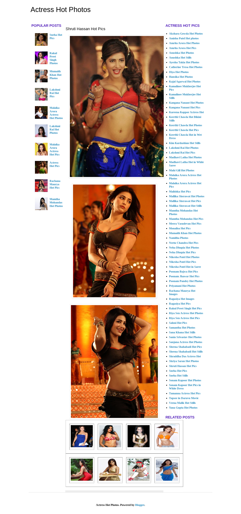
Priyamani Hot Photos (182, 285)
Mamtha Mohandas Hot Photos (56, 202)
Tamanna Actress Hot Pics (184, 393)
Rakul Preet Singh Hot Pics (185, 308)
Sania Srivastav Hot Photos (185, 337)
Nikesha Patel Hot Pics (182, 261)
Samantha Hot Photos (182, 327)
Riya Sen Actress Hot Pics (184, 318)
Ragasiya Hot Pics (180, 303)
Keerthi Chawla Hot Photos (185, 125)
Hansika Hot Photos (181, 76)
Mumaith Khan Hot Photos (55, 74)
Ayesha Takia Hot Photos (184, 62)
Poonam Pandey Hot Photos (186, 281)
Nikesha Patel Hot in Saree (185, 266)
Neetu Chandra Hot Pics (183, 242)
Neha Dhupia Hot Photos (184, 247)
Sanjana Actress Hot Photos (185, 342)
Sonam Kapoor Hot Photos (185, 380)
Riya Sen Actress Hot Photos (186, 313)
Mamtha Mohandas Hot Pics (186, 218)
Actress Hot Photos (61, 9)
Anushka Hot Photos (181, 52)
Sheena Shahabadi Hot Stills (186, 351)
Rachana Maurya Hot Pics (55, 184)
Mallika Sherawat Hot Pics (185, 201)
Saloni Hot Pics (178, 322)
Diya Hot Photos (179, 72)
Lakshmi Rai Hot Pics (55, 93)
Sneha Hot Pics (178, 370)
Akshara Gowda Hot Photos (186, 33)
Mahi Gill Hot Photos (181, 170)
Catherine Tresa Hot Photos (185, 67)
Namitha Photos (178, 237)
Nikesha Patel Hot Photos (184, 257)
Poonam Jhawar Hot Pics (184, 276)
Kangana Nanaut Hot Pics (184, 107)
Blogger (139, 504)
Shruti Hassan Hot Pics (183, 366)
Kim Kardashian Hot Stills (184, 143)
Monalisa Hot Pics (180, 228)
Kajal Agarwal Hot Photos (184, 81)
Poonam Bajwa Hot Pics (183, 271)
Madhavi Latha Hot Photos (185, 157)
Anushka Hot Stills (180, 57)
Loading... (171, 424)
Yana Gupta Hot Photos (183, 407)
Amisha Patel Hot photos (184, 38)
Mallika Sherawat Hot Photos (186, 196)
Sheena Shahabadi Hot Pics (185, 346)
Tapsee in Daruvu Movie (183, 398)
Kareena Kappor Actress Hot (186, 112)
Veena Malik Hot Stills (182, 402)
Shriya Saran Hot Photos (184, 361)
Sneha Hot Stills (178, 375)
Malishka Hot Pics (180, 191)
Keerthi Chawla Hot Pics (184, 129)
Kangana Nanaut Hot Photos (186, 102)
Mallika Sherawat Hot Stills (185, 205)
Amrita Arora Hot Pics (182, 48)
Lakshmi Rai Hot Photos (55, 129)
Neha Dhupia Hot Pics (182, 252)
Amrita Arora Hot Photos (184, 43)
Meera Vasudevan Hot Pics (185, 223)
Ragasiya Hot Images (181, 298)
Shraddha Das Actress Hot (185, 356)
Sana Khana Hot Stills (182, 332)
